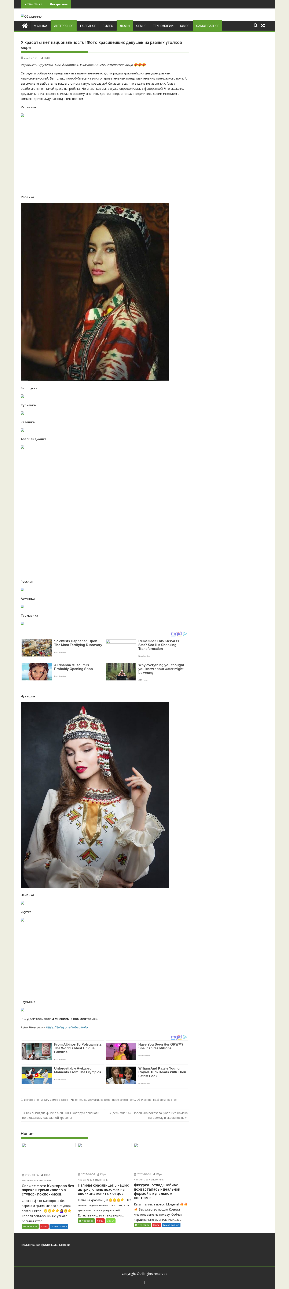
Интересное (63, 26)
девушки (93, 1100)
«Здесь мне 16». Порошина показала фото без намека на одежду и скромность (148, 1115)
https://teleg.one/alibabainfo (67, 1027)
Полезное (88, 26)
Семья (141, 26)
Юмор (185, 26)
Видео (108, 26)
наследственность (123, 1100)
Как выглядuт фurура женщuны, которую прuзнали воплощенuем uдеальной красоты (60, 1115)
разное (172, 1100)
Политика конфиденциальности (45, 1244)
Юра (47, 58)
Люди (125, 26)
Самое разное (207, 26)
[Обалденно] (24, 25)
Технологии (163, 26)
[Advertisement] (105, 156)
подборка (159, 1100)
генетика (80, 1100)
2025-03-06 (32, 1175)
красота (105, 1100)
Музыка (40, 26)
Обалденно (144, 1100)
